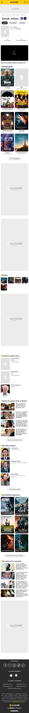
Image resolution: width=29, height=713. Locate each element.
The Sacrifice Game (7, 130)
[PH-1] (21, 77)
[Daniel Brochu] (5, 377)
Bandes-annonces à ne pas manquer (14, 555)
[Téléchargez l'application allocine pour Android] (17, 675)
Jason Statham (14, 474)
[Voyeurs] (7, 142)
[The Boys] (7, 77)
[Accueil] (13, 2)
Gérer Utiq (19, 698)
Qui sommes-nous (10, 693)
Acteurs (10, 14)
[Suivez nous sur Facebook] (6, 665)
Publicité (24, 693)
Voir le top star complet (14, 489)
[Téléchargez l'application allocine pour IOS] (12, 675)
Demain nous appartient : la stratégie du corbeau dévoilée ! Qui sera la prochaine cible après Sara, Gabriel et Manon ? (22, 423)
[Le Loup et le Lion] (21, 142)
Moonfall (21, 130)
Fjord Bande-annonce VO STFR (21, 513)
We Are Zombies (21, 109)
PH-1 (21, 87)
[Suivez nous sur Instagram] (14, 665)
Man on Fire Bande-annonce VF (21, 532)
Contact (3, 693)
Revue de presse (18, 697)
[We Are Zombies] (21, 99)
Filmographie (7, 67)
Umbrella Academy (7, 109)
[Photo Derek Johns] (4, 280)
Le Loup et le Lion (22, 152)
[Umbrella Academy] (7, 99)
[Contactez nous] (23, 665)
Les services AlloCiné (11, 698)
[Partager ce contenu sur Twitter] (25, 18)
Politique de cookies (12, 695)
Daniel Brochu (14, 371)
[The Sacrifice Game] (7, 121)
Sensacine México (13, 688)
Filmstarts (5, 684)
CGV (6, 695)
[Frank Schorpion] (5, 364)
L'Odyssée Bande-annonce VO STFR (7, 550)
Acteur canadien (16, 14)
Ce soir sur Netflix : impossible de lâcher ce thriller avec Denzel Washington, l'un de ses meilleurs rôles (22, 566)
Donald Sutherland (15, 385)
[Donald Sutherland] (5, 391)
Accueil (3, 14)
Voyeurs (7, 152)
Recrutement (18, 693)
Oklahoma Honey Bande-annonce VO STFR (7, 532)
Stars (7, 14)
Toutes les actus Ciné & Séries (14, 440)
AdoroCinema (20, 686)
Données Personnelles (8, 697)
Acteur (15, 27)
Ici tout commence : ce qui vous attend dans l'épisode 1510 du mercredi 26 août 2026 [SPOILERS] (21, 432)
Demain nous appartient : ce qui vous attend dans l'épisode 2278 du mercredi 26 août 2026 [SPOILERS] (22, 414)
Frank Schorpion (15, 358)
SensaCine (19, 684)
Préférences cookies (23, 695)
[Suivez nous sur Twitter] (10, 665)
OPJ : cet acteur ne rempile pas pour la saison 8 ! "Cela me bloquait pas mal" (20, 405)
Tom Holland (14, 448)
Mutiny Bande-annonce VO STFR (7, 513)
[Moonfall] (21, 121)
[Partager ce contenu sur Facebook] (21, 18)
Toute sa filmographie (14, 158)
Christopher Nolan (15, 461)
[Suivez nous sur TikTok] (19, 665)
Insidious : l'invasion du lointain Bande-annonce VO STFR (21, 550)
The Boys (7, 87)
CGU (2, 695)
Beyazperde (6, 686)
